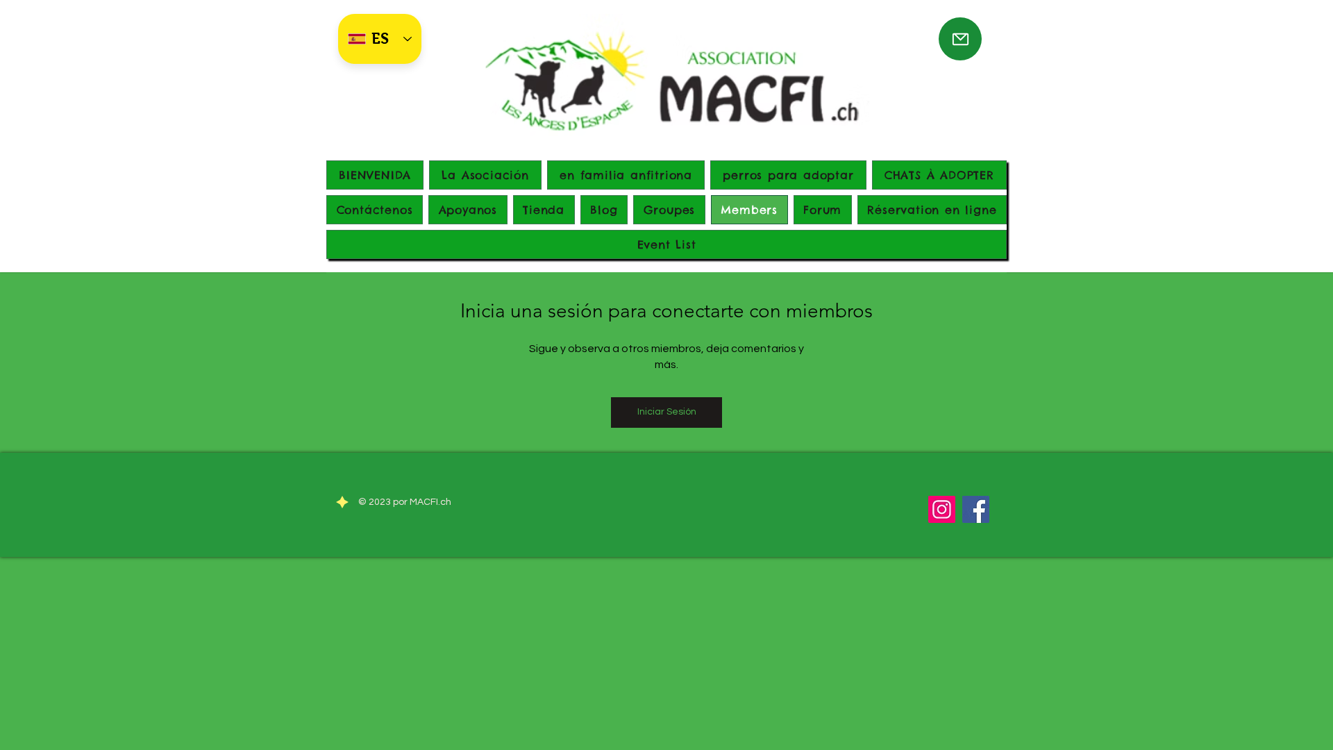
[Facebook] (975, 509)
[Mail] (960, 38)
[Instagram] (941, 509)
